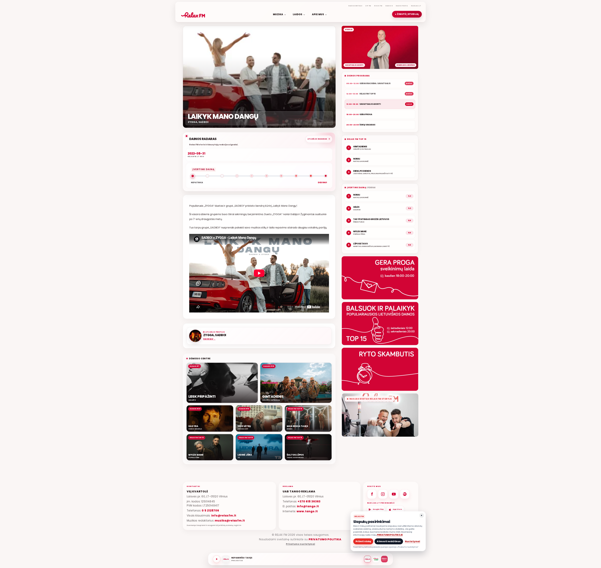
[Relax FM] (367, 559)
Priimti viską (363, 541)
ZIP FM (368, 6)
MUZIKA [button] (278, 14)
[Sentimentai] (384, 559)
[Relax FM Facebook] (372, 494)
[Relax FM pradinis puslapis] (193, 14)
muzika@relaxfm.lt (230, 520)
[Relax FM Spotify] (404, 494)
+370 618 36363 (309, 501)
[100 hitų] (375, 559)
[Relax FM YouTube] (393, 494)
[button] (407, 14)
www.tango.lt (307, 511)
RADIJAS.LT (416, 6)
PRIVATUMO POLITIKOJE (390, 534)
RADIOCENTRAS (355, 6)
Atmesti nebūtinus (389, 541)
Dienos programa (358, 75)
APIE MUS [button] (318, 14)
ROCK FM (378, 6)
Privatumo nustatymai (300, 544)
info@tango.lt (308, 506)
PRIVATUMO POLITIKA (325, 539)
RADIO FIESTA (402, 6)
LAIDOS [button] (297, 14)
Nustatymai (412, 541)
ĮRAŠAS (409, 83)
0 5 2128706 (210, 511)
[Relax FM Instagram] (383, 494)
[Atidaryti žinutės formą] (380, 277)
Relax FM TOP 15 (356, 139)
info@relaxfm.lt (223, 515)
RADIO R (389, 6)
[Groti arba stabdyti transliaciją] (216, 559)
